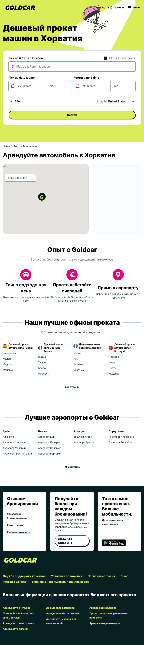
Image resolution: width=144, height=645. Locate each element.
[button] (42, 197)
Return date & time (86, 77)
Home (6, 146)
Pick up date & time (22, 77)
